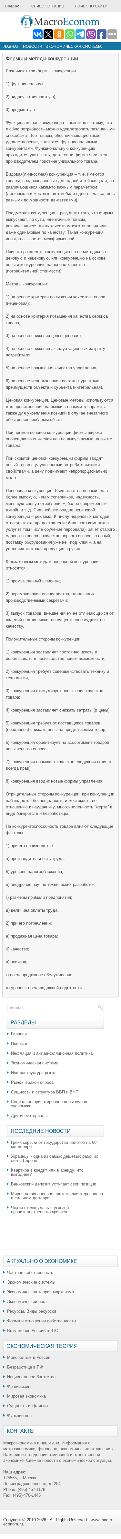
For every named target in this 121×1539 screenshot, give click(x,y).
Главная (13, 6)
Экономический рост (27, 1301)
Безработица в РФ (25, 1367)
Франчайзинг (19, 1386)
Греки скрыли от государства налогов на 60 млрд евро (53, 1144)
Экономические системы (31, 1282)
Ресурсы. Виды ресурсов (31, 1311)
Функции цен (19, 1415)
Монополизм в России (28, 1357)
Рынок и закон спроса (32, 1082)
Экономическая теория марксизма (40, 1291)
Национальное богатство (31, 1376)
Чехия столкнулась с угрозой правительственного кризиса (40, 1209)
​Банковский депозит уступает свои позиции (53, 1184)
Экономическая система (73, 46)
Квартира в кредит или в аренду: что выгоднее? (47, 1172)
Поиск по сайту (91, 6)
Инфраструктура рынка (33, 1072)
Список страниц (47, 6)
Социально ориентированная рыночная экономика (49, 1103)
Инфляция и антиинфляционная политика (52, 1053)
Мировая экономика (26, 1396)
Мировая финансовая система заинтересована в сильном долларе (57, 1195)
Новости (32, 46)
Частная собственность (30, 1272)
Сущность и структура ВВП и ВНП (44, 1092)
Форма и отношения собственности (41, 1320)
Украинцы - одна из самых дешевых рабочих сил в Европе (54, 1158)
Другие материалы (29, 1115)
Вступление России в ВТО (32, 1330)
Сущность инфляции (27, 1405)
